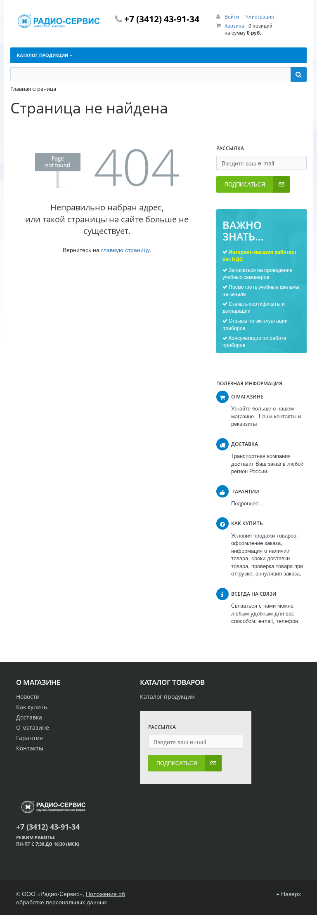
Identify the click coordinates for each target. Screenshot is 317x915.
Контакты (29, 748)
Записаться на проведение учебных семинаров (257, 273)
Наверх (290, 893)
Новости (28, 696)
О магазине (32, 727)
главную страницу (125, 249)
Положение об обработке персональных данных (70, 897)
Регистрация (259, 16)
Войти (232, 16)
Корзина (234, 25)
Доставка (29, 717)
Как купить (31, 707)
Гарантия (29, 738)
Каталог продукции (167, 696)
